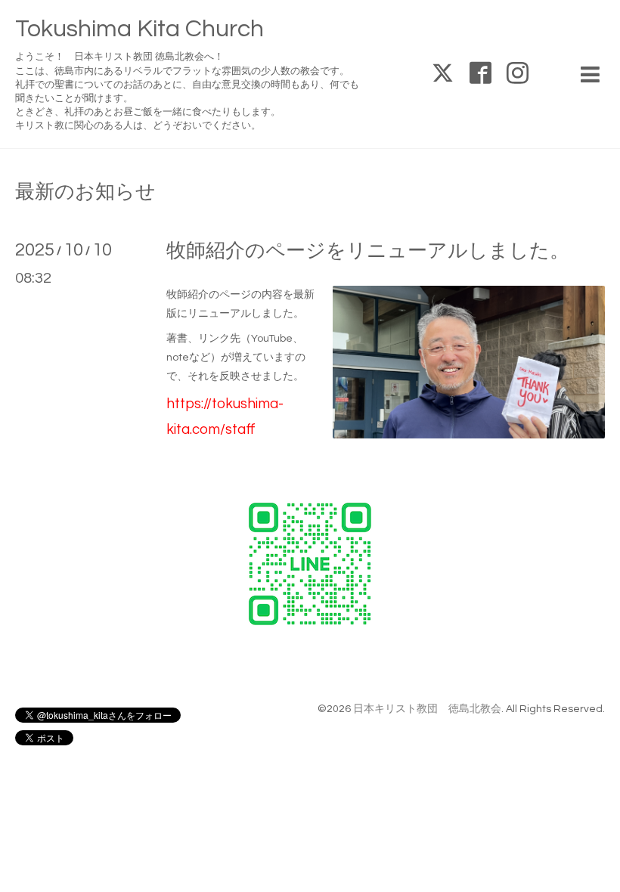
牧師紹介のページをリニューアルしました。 (367, 251)
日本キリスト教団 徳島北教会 (427, 709)
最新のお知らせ (85, 192)
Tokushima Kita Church (139, 29)
